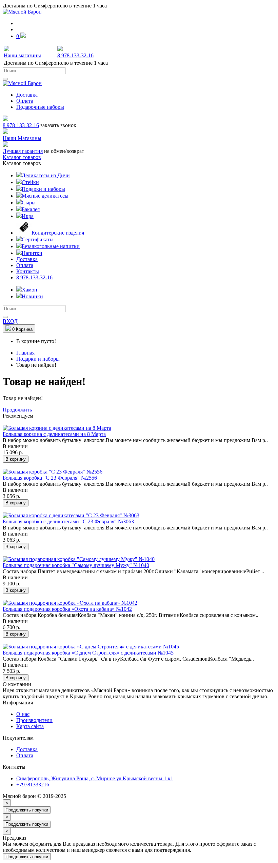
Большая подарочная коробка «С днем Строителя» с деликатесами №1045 (88, 653)
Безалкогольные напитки (51, 246)
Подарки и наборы (43, 189)
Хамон (29, 290)
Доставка (27, 95)
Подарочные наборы (40, 107)
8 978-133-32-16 (21, 125)
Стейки (30, 182)
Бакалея (31, 209)
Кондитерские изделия (58, 233)
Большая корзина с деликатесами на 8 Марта (54, 434)
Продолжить (17, 410)
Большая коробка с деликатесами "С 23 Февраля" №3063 (68, 521)
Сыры (29, 202)
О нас (22, 714)
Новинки (32, 296)
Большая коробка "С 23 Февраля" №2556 (50, 478)
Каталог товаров (22, 157)
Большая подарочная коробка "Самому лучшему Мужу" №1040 (76, 565)
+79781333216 (32, 784)
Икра (28, 216)
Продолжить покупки (26, 809)
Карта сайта (30, 726)
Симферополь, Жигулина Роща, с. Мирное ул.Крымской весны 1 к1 (94, 778)
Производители (34, 720)
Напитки (32, 253)
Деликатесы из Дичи (46, 175)
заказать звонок (58, 125)
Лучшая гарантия (23, 151)
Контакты (27, 271)
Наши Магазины (22, 138)
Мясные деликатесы (45, 196)
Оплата (24, 101)
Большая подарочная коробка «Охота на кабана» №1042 (67, 609)
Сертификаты (38, 239)
